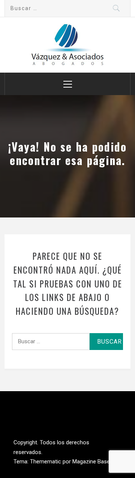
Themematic (46, 461)
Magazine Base (91, 461)
